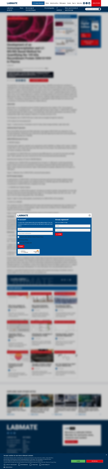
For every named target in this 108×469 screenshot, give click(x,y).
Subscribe (79, 3)
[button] (30, 467)
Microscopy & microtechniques (31, 9)
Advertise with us (54, 3)
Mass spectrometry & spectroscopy (71, 9)
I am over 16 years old (26, 243)
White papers (63, 3)
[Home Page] (12, 3)
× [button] (106, 454)
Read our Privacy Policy (51, 462)
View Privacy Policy (23, 240)
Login (59, 234)
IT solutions (59, 9)
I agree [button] (78, 461)
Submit (21, 246)
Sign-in (74, 3)
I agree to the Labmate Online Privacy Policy (31, 237)
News (21, 8)
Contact (69, 3)
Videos (47, 3)
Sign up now (96, 3)
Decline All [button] (95, 461)
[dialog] (54, 461)
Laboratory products (10, 9)
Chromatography (49, 8)
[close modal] (89, 215)
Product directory (39, 3)
